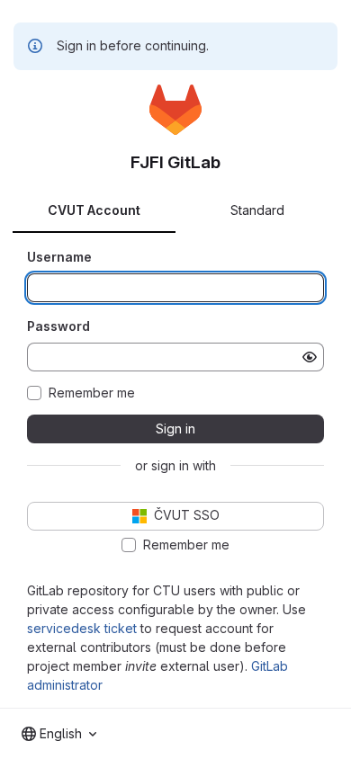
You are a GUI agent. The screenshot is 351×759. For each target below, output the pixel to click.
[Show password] (309, 357)
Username (59, 256)
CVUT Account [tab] (94, 210)
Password (58, 326)
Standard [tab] (257, 210)
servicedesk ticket (82, 628)
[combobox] (59, 734)
